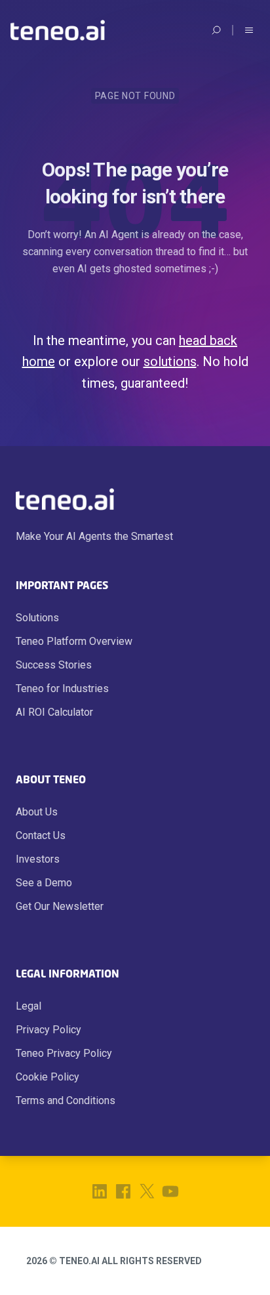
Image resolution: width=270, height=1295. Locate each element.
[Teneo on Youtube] (170, 1191)
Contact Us (41, 835)
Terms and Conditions (65, 1100)
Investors (38, 859)
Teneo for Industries (62, 688)
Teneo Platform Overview (74, 641)
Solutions (37, 617)
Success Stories (54, 665)
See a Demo (44, 882)
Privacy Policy (48, 1029)
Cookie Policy (47, 1077)
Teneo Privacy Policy (64, 1053)
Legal (28, 1006)
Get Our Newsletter (60, 906)
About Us (37, 812)
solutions (170, 361)
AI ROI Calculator (54, 712)
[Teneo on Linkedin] (99, 1191)
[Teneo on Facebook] (123, 1191)
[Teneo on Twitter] (147, 1191)
